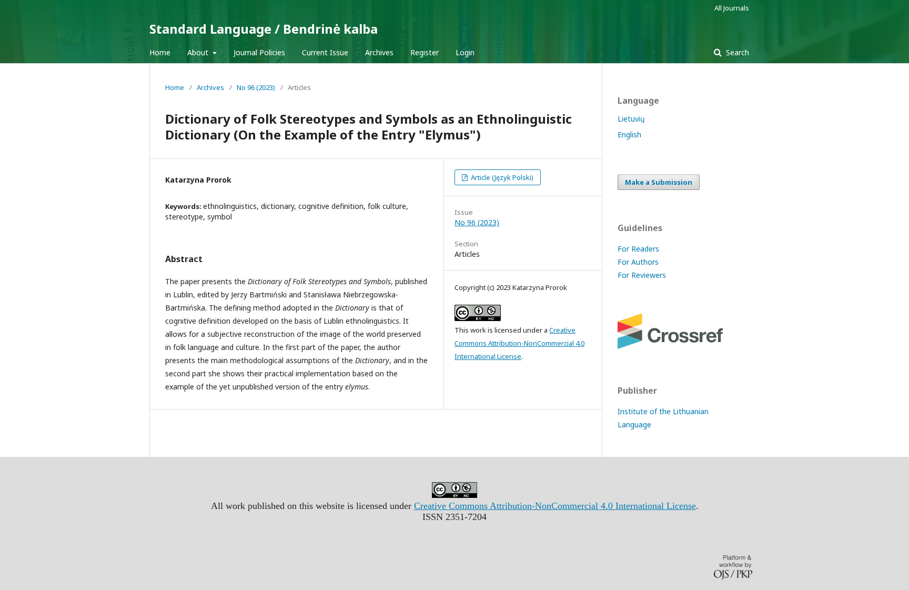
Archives (379, 52)
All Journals (731, 8)
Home (159, 52)
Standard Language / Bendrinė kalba (263, 28)
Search (736, 52)
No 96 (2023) (256, 87)
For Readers (638, 249)
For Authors (638, 262)
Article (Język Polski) (501, 177)
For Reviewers (642, 275)
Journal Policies (259, 52)
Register (424, 52)
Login (465, 52)
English (629, 134)
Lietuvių (631, 119)
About (198, 52)
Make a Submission (658, 182)
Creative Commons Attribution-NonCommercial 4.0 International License (519, 343)
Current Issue (325, 52)
